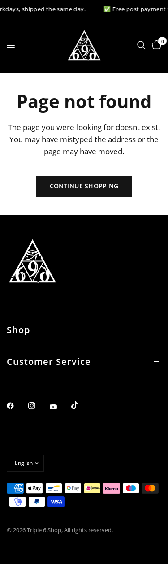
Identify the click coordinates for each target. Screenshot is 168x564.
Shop (18, 330)
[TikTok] (81, 405)
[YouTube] (59, 406)
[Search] (141, 45)
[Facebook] (16, 406)
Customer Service (49, 362)
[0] (155, 45)
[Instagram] (38, 406)
